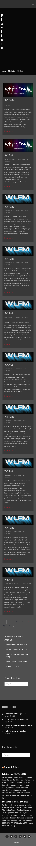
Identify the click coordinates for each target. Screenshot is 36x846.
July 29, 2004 (8, 421)
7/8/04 (8, 580)
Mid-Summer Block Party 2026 (17, 649)
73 (22, 622)
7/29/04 (9, 417)
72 (17, 622)
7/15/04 (9, 528)
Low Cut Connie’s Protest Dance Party (19, 725)
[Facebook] (7, 836)
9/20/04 (9, 100)
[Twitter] (11, 836)
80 (17, 626)
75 (4, 626)
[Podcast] (20, 836)
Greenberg (21, 104)
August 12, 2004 (9, 317)
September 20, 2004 (10, 104)
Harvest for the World (14, 666)
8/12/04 (9, 313)
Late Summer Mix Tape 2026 (16, 645)
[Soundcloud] (29, 836)
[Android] (24, 836)
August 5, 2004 (9, 369)
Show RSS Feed (12, 767)
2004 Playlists (27, 583)
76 (9, 626)
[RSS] (15, 836)
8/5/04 (8, 365)
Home (3, 71)
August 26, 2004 (9, 211)
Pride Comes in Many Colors (16, 662)
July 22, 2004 (8, 475)
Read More (8, 131)
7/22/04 (9, 471)
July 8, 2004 (8, 583)
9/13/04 (9, 155)
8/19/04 (9, 259)
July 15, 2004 (8, 532)
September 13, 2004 (10, 159)
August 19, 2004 (9, 263)
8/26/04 (9, 207)
